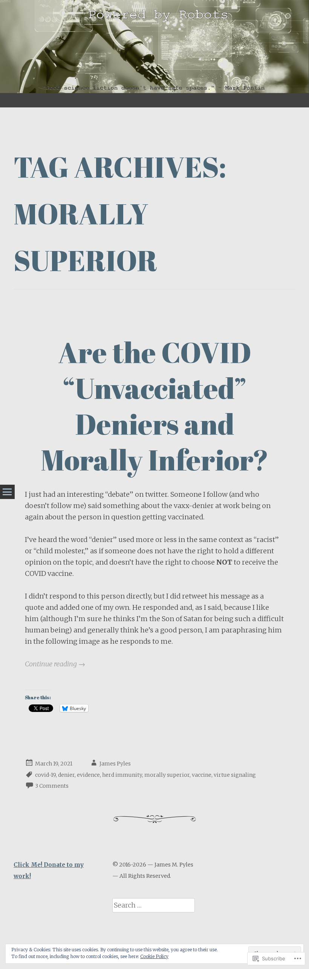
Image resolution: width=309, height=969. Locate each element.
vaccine (201, 775)
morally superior (167, 775)
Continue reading (55, 664)
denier (66, 775)
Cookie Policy (154, 956)
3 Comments (52, 786)
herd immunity (122, 775)
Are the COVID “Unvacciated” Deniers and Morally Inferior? (155, 406)
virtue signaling (235, 775)
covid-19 (45, 775)
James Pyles (115, 763)
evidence (88, 775)
